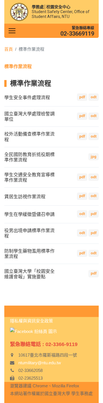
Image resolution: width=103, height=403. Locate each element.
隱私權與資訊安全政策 (31, 320)
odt (93, 97)
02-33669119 (77, 33)
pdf (82, 97)
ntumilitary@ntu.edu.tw (39, 362)
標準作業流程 (18, 66)
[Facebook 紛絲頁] (33, 331)
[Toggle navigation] (12, 30)
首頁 (8, 49)
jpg (93, 156)
